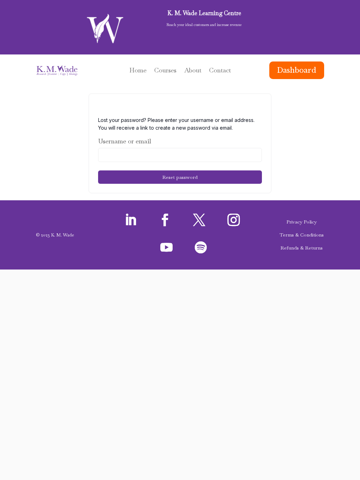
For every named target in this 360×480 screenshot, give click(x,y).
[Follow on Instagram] (233, 220)
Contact (220, 71)
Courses (165, 71)
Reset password (180, 177)
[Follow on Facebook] (165, 220)
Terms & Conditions (301, 235)
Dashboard (296, 70)
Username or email (124, 141)
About (192, 71)
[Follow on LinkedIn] (130, 220)
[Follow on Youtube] (166, 247)
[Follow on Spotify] (200, 247)
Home (138, 71)
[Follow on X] (199, 220)
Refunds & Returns (302, 248)
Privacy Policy (302, 222)
